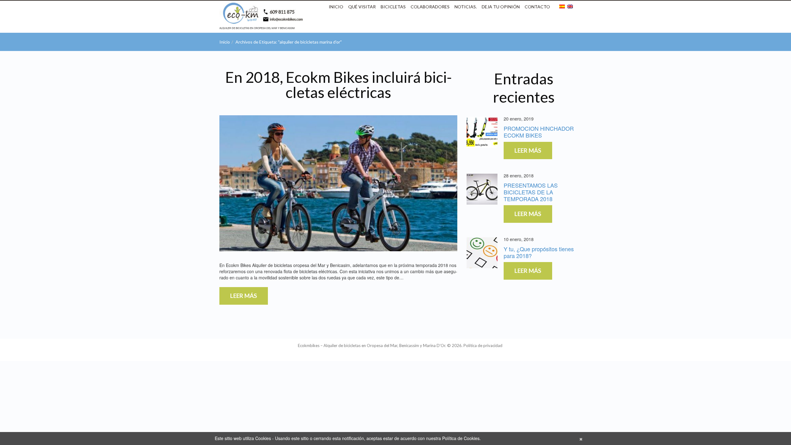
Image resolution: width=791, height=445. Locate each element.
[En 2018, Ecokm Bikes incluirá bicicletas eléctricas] (338, 183)
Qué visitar (362, 6)
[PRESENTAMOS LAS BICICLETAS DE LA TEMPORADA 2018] (482, 189)
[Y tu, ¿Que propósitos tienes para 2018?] (482, 252)
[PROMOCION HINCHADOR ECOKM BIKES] (482, 132)
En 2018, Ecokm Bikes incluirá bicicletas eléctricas (338, 85)
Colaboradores (430, 6)
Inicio (336, 6)
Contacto (537, 6)
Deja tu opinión (501, 6)
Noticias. (466, 6)
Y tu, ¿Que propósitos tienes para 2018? (539, 252)
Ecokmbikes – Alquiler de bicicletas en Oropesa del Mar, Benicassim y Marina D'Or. (372, 345)
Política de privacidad (482, 345)
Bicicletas (393, 6)
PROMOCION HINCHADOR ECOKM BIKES (539, 131)
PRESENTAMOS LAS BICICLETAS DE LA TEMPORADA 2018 (531, 191)
